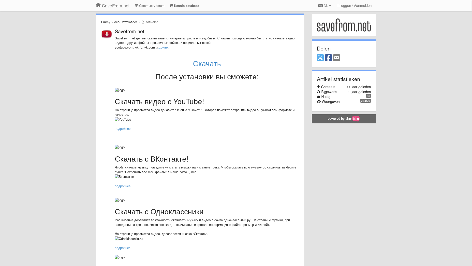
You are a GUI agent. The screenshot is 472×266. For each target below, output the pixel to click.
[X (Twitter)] (320, 58)
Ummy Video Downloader (119, 21)
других (164, 47)
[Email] (336, 58)
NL (326, 5)
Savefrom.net (129, 31)
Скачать (207, 63)
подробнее (123, 128)
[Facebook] (328, 58)
